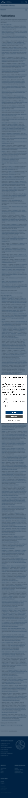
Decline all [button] (14, 416)
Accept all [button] (14, 412)
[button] (14, 420)
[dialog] (14, 399)
